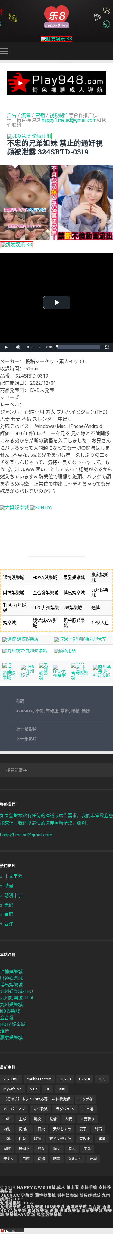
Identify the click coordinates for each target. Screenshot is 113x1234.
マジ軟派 (40, 1109)
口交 (41, 1129)
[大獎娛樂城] (14, 507)
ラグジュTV (65, 1109)
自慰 (26, 1159)
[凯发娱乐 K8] (56, 39)
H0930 (65, 1079)
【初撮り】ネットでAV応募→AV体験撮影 (36, 1099)
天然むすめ (62, 1129)
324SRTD (24, 710)
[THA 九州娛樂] (28, 675)
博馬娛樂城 (11, 984)
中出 (7, 1119)
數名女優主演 (60, 1139)
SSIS (61, 1089)
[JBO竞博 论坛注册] (29, 136)
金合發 (7, 1017)
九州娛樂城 (11, 1004)
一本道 (88, 1109)
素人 (72, 1149)
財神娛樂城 (11, 978)
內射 (7, 1129)
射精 (98, 1129)
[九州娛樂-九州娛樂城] (24, 650)
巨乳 (7, 1139)
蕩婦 (41, 1159)
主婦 (22, 1119)
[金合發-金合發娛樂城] (80, 677)
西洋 (8, 924)
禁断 (65, 710)
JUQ (101, 1079)
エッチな (85, 1099)
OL (47, 1089)
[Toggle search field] (109, 51)
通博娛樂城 (11, 971)
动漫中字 (13, 895)
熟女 (41, 1149)
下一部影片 (26, 738)
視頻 (75, 710)
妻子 (82, 1129)
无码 (8, 905)
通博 (4, 1031)
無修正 (24, 1149)
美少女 (8, 1159)
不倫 (39, 710)
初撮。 (24, 1129)
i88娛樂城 (10, 1011)
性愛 (22, 1139)
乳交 (37, 1119)
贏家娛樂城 (11, 1037)
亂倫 (53, 1119)
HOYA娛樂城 (12, 1024)
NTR (33, 1089)
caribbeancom (39, 1079)
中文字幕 (13, 876)
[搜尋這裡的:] (56, 770)
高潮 (93, 1159)
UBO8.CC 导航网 (17, 1195)
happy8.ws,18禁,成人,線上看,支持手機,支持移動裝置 (55, 1189)
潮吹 (7, 1149)
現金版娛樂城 (49, 1214)
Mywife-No (12, 1089)
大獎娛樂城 (32, 1206)
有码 (20, 701)
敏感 (37, 1139)
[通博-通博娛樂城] (20, 639)
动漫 (8, 886)
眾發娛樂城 (38, 1210)
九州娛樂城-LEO (16, 991)
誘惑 (56, 1159)
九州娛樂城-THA (16, 998)
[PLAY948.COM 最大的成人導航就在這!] (56, 92)
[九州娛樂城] (44, 677)
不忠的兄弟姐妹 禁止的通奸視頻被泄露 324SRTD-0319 (55, 147)
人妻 (68, 1119)
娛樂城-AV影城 (20, 1214)
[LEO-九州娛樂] (60, 675)
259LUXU (11, 1079)
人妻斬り (87, 1119)
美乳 (87, 1149)
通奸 (86, 710)
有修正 (52, 710)
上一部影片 (26, 729)
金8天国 (74, 1159)
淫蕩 (101, 1139)
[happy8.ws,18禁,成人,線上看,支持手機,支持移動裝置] (56, 16)
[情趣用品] (65, 650)
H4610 (84, 1079)
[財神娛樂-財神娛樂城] (102, 675)
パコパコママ (14, 1109)
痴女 (56, 1149)
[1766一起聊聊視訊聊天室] (80, 639)
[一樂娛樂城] (41, 507)
